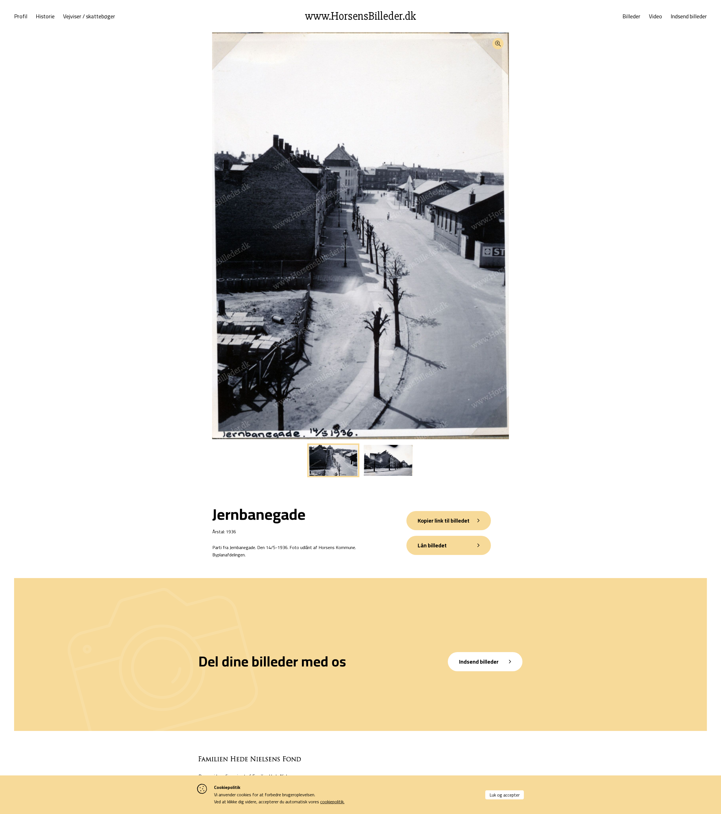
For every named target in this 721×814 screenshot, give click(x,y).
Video (655, 16)
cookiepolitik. (332, 801)
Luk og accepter (504, 795)
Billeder (631, 16)
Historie (45, 16)
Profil (20, 16)
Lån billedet (432, 545)
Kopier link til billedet (443, 520)
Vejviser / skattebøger (89, 16)
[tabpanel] (333, 460)
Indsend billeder (689, 16)
